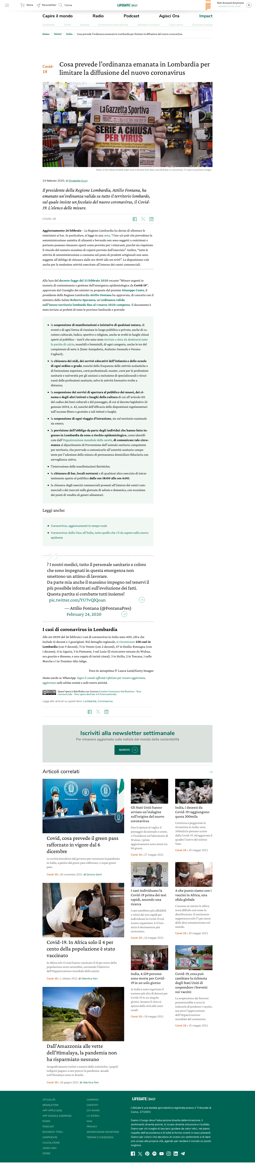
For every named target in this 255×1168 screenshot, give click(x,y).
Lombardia (89, 701)
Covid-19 (48, 69)
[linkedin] (176, 1154)
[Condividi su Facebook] (135, 219)
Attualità (48, 1099)
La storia (93, 1116)
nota (107, 235)
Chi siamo (93, 1110)
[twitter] (140, 1154)
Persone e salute (202, 25)
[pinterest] (147, 1154)
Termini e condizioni (100, 1137)
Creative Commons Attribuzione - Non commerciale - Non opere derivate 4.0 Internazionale (99, 693)
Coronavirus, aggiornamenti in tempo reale (79, 525)
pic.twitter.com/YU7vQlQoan (77, 600)
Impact (205, 16)
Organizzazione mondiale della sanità (87, 440)
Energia (84, 25)
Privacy (92, 1126)
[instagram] (169, 1154)
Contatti (92, 1105)
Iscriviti (124, 750)
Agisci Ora (169, 16)
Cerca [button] (68, 5)
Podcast (131, 16)
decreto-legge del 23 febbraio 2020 (83, 280)
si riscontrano (125, 641)
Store (29, 5)
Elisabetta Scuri (78, 181)
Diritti (67, 25)
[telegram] (183, 1154)
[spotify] (154, 1154)
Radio (98, 16)
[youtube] (161, 1154)
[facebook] (133, 1154)
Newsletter (49, 5)
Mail (90, 1121)
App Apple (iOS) (52, 1110)
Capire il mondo (57, 16)
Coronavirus (105, 701)
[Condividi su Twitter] (143, 219)
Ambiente (48, 25)
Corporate (49, 1137)
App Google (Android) (56, 1116)
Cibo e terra (176, 25)
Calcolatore (51, 1142)
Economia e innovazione (113, 25)
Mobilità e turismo (149, 25)
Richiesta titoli (52, 1132)
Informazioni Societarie (103, 1132)
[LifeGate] (127, 5)
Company (93, 1099)
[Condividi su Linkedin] (151, 219)
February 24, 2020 (84, 614)
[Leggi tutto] (210, 771)
